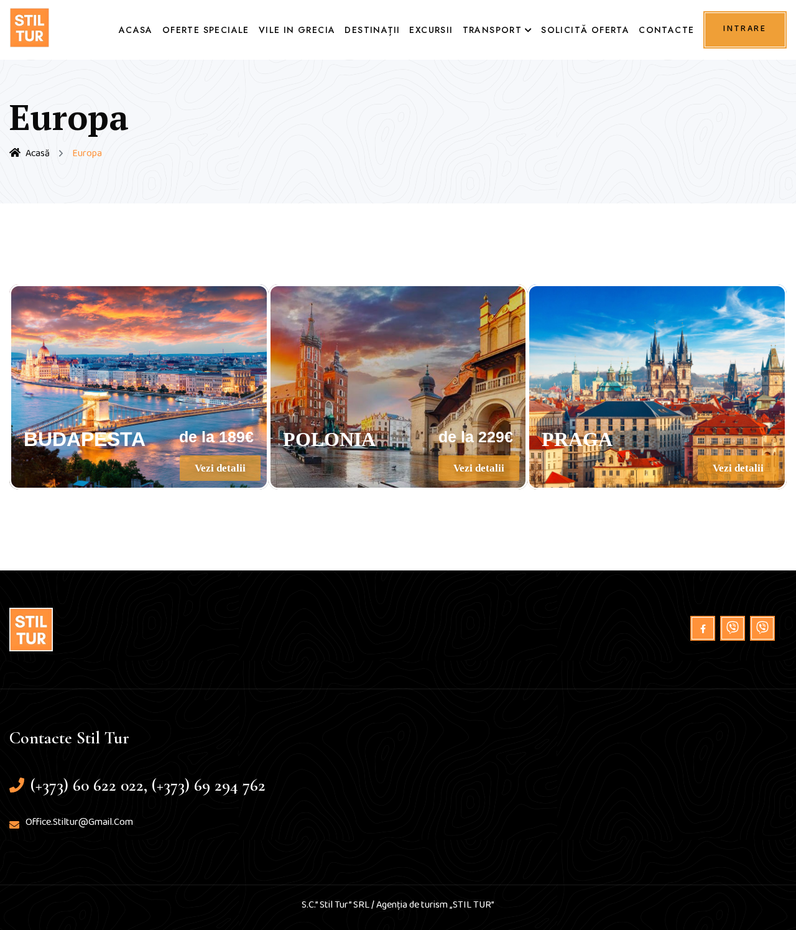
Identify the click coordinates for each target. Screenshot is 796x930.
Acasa (136, 30)
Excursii (431, 30)
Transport (492, 30)
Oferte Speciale (205, 30)
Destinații (372, 30)
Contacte (666, 30)
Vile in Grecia (297, 30)
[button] (220, 468)
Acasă (37, 155)
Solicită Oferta (585, 30)
